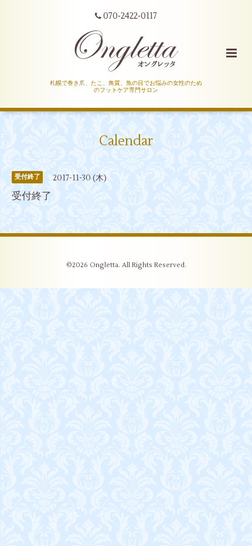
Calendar (126, 141)
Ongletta (104, 265)
